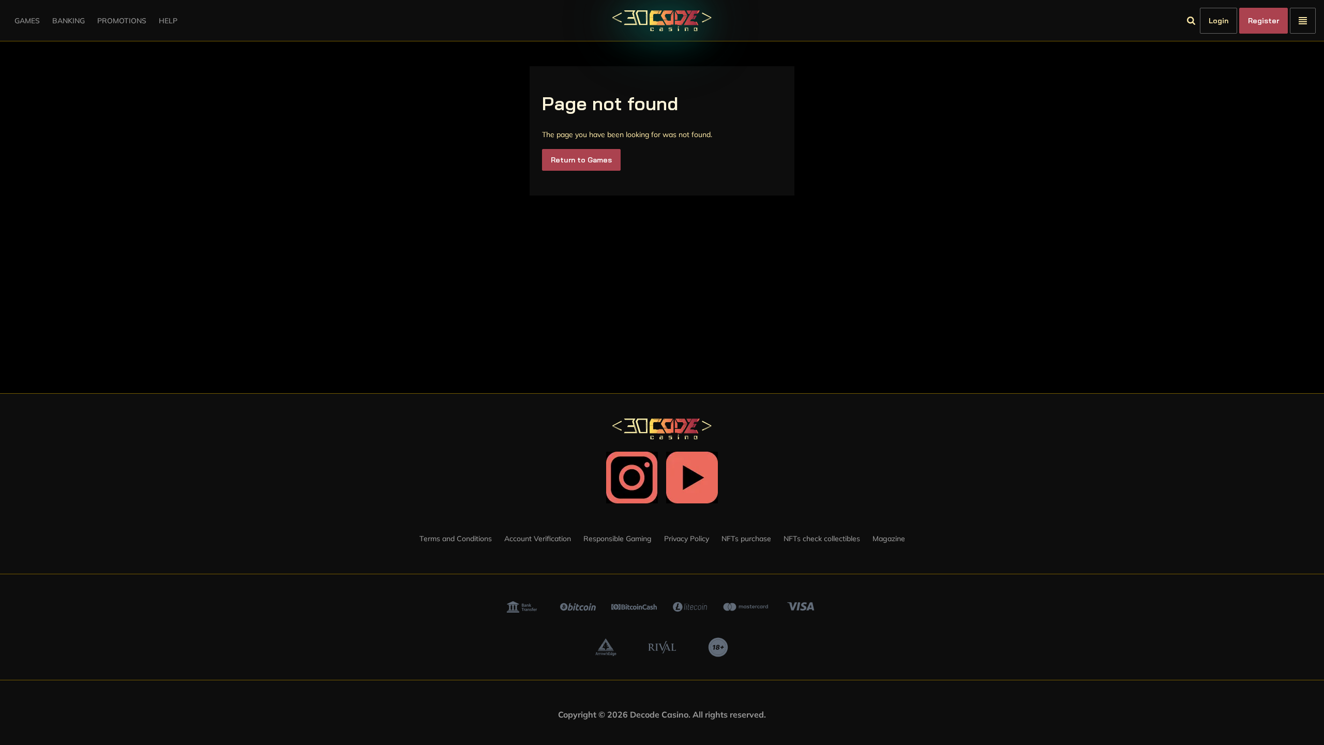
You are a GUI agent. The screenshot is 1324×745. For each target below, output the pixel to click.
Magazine (888, 538)
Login (1218, 20)
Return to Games (581, 160)
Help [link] (168, 20)
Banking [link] (68, 20)
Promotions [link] (121, 20)
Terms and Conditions (455, 538)
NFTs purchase (746, 538)
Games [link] (27, 20)
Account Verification (537, 538)
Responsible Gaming (617, 538)
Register (1263, 20)
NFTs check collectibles (822, 538)
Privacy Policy (686, 538)
